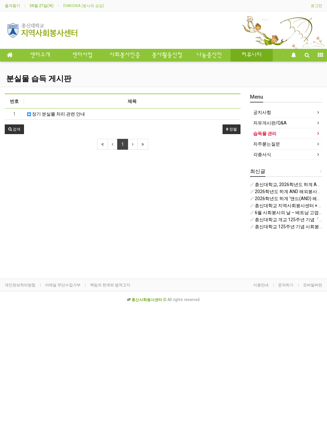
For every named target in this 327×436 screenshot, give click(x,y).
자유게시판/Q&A (270, 122)
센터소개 (40, 55)
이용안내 (261, 285)
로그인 (316, 6)
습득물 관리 (265, 133)
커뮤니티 (251, 55)
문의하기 (285, 285)
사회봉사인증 (125, 55)
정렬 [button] (232, 129)
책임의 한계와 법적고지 (110, 285)
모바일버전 (312, 285)
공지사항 (262, 112)
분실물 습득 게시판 (39, 78)
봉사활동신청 (167, 55)
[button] (14, 129)
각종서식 (262, 154)
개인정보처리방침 (20, 285)
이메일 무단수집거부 (62, 285)
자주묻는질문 (266, 144)
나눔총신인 (209, 55)
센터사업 (82, 55)
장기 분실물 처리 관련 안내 (58, 114)
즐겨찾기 (12, 6)
